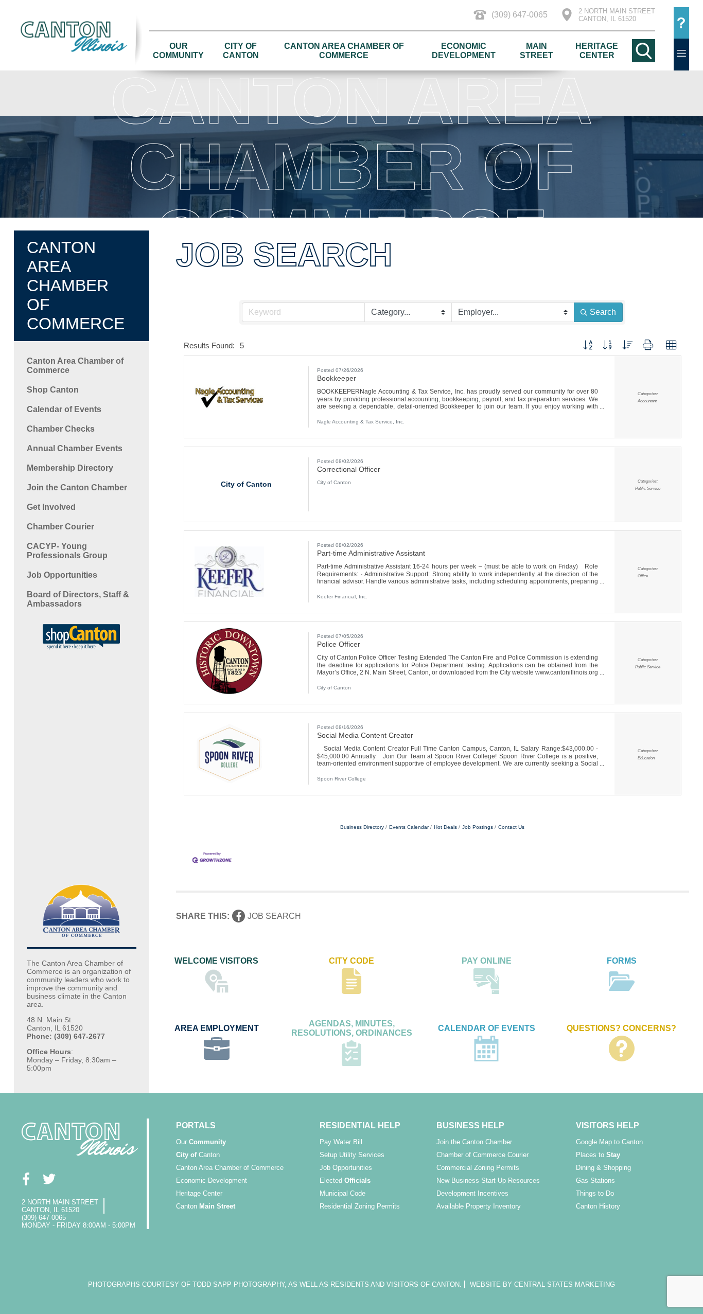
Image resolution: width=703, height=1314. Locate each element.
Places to (598, 1155)
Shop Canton (53, 389)
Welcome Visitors (216, 960)
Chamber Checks (61, 428)
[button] (587, 345)
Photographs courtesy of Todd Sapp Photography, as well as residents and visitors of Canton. (275, 1284)
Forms (622, 960)
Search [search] (603, 312)
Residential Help (360, 1125)
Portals (196, 1125)
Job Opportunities (62, 575)
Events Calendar (409, 827)
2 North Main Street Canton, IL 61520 (616, 15)
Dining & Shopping (603, 1167)
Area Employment (216, 1028)
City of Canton (241, 51)
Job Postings (477, 827)
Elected (345, 1180)
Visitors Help (607, 1125)
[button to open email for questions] (681, 23)
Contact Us (511, 827)
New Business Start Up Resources (488, 1180)
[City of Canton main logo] (81, 36)
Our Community (178, 51)
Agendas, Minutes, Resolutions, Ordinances (351, 1028)
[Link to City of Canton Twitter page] (49, 1179)
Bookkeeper (336, 378)
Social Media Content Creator (365, 735)
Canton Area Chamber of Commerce (344, 51)
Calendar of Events (64, 409)
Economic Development (464, 51)
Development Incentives (472, 1193)
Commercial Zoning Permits (477, 1167)
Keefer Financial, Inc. (342, 596)
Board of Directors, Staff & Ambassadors (78, 599)
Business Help (470, 1125)
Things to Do (595, 1193)
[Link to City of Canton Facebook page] (25, 1179)
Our (201, 1142)
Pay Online (487, 960)
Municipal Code (342, 1193)
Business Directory (362, 827)
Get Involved (51, 507)
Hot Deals (445, 827)
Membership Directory (70, 468)
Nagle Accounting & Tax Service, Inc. (361, 421)
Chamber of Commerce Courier (482, 1155)
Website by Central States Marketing (542, 1284)
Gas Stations (595, 1180)
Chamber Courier (60, 526)
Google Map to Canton (609, 1142)
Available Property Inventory (478, 1206)
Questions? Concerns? (621, 1028)
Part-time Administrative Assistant (371, 553)
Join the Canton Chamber (77, 487)
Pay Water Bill (341, 1142)
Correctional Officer (348, 469)
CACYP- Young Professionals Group (67, 551)
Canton (198, 1155)
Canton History (598, 1206)
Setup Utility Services (352, 1155)
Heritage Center (596, 51)
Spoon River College (341, 779)
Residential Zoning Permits (360, 1206)
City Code (351, 960)
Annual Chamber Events (74, 448)
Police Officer (338, 644)
